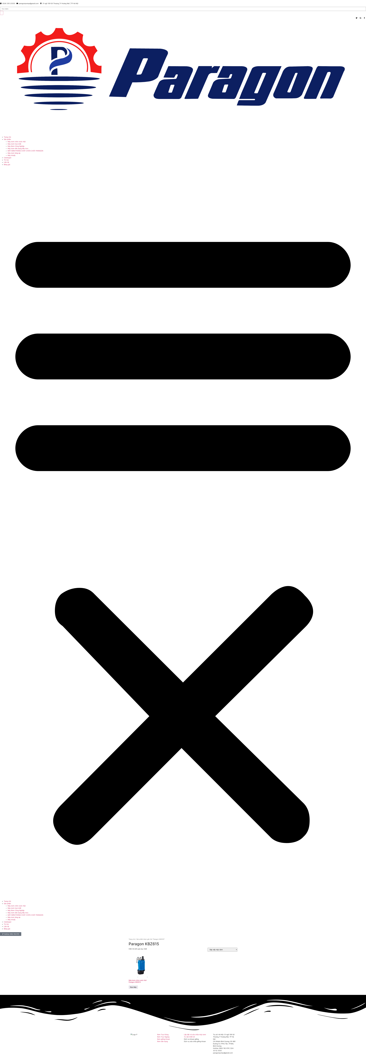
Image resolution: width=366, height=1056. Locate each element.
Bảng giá (7, 164)
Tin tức (6, 160)
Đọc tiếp (133, 987)
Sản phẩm (7, 139)
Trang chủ (7, 137)
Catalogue (7, 158)
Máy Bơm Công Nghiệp (16, 146)
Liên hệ (6, 162)
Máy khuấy (11, 155)
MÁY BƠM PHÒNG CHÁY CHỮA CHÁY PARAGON (25, 151)
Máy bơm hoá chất (14, 144)
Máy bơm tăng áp (14, 153)
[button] (183, 533)
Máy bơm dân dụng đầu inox (18, 148)
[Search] (1, 13)
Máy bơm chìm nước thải (17, 142)
